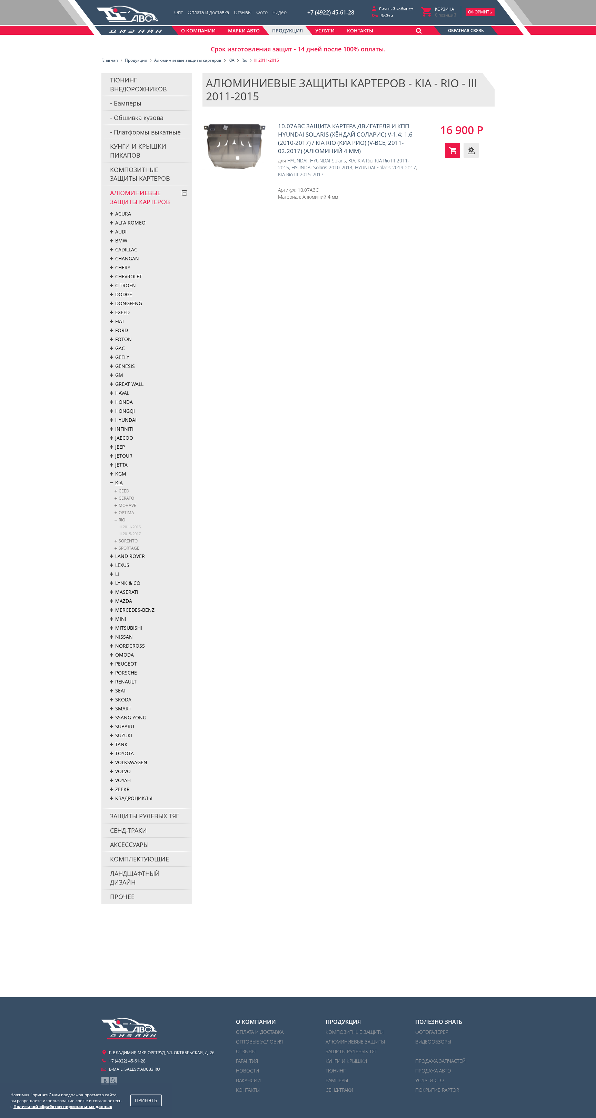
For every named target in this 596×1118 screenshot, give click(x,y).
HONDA (124, 402)
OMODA (124, 654)
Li (117, 574)
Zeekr (122, 789)
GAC (120, 348)
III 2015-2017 (130, 533)
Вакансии (248, 1080)
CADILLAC (126, 249)
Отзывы (242, 12)
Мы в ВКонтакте (105, 1081)
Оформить (480, 12)
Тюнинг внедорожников (138, 84)
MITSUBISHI (128, 628)
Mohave (127, 505)
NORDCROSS (130, 645)
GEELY (122, 357)
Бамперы (126, 103)
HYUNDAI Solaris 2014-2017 (385, 167)
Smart (123, 708)
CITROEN (125, 285)
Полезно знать (438, 1022)
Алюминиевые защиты (355, 1041)
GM (119, 375)
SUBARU (124, 726)
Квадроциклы (133, 798)
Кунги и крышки (346, 1061)
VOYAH (123, 780)
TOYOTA (124, 753)
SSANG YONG (130, 717)
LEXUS (122, 565)
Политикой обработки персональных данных (62, 1106)
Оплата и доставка (208, 12)
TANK (121, 744)
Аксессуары (129, 844)
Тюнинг (336, 1070)
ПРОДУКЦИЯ (343, 1022)
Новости (247, 1070)
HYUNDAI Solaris (328, 160)
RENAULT (126, 681)
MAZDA (123, 601)
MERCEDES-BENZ (135, 610)
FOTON (123, 339)
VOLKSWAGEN (131, 762)
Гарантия (247, 1061)
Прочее (122, 896)
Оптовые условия (259, 1041)
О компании (256, 1022)
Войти (386, 16)
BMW (121, 240)
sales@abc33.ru (142, 1069)
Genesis (125, 366)
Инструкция (471, 150)
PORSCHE (126, 672)
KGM (120, 473)
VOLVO (123, 771)
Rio (122, 520)
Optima (126, 513)
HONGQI (125, 411)
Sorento (128, 541)
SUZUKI (123, 735)
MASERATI (126, 592)
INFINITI (124, 429)
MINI (120, 619)
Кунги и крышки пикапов (138, 150)
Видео (279, 12)
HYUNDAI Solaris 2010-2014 (321, 167)
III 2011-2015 (130, 526)
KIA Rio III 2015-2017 (301, 174)
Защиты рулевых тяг (144, 816)
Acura (123, 213)
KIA (119, 482)
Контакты (248, 1090)
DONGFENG (128, 303)
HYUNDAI (126, 420)
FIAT (120, 321)
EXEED (122, 312)
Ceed (124, 491)
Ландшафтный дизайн (135, 878)
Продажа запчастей (440, 1061)
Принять (146, 1100)
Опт (178, 12)
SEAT (120, 690)
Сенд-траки (128, 830)
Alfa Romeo (130, 222)
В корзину (452, 150)
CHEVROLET (128, 276)
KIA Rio (365, 160)
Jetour (123, 455)
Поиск (113, 1081)
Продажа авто (433, 1070)
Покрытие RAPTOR (437, 1090)
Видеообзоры (433, 1041)
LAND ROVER (130, 556)
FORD (121, 330)
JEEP (120, 446)
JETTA (121, 464)
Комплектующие (139, 859)
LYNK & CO (127, 583)
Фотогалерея (431, 1032)
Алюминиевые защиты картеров (140, 197)
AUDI (121, 231)
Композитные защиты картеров (140, 174)
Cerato (126, 498)
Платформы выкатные (146, 132)
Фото (262, 12)
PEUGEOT (126, 663)
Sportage (129, 548)
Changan (127, 258)
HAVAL (122, 393)
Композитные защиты (355, 1032)
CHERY (122, 267)
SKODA (123, 699)
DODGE (123, 294)
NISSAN (124, 636)
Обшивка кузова (137, 117)
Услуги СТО (429, 1080)
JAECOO (124, 438)
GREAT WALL (129, 384)
